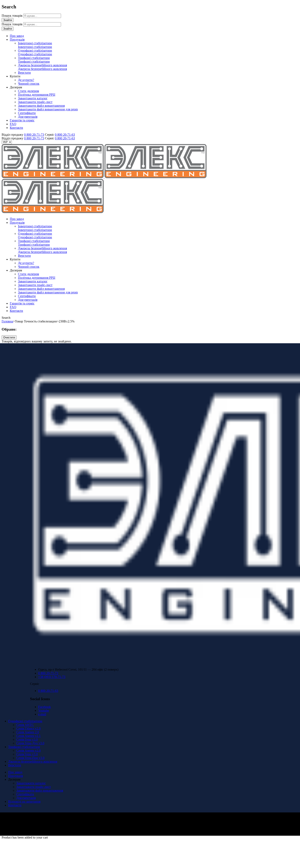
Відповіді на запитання (24, 801)
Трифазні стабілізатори (24, 747)
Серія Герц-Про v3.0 (30, 758)
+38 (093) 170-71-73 (51, 677)
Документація (26, 798)
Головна (7, 321)
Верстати (14, 765)
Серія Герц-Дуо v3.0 (30, 743)
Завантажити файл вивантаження (39, 790)
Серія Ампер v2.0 (28, 750)
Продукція (15, 776)
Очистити (9, 337)
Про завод (15, 772)
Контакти (14, 805)
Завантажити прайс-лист (33, 787)
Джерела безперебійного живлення (32, 761)
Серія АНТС (25, 725)
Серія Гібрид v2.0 (28, 728)
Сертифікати (25, 794)
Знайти (7, 20)
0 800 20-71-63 (65, 134)
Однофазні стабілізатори (25, 721)
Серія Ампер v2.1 (28, 736)
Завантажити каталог (31, 783)
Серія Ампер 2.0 (27, 732)
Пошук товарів (12, 15)
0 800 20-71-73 (34, 134)
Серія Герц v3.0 (27, 739)
